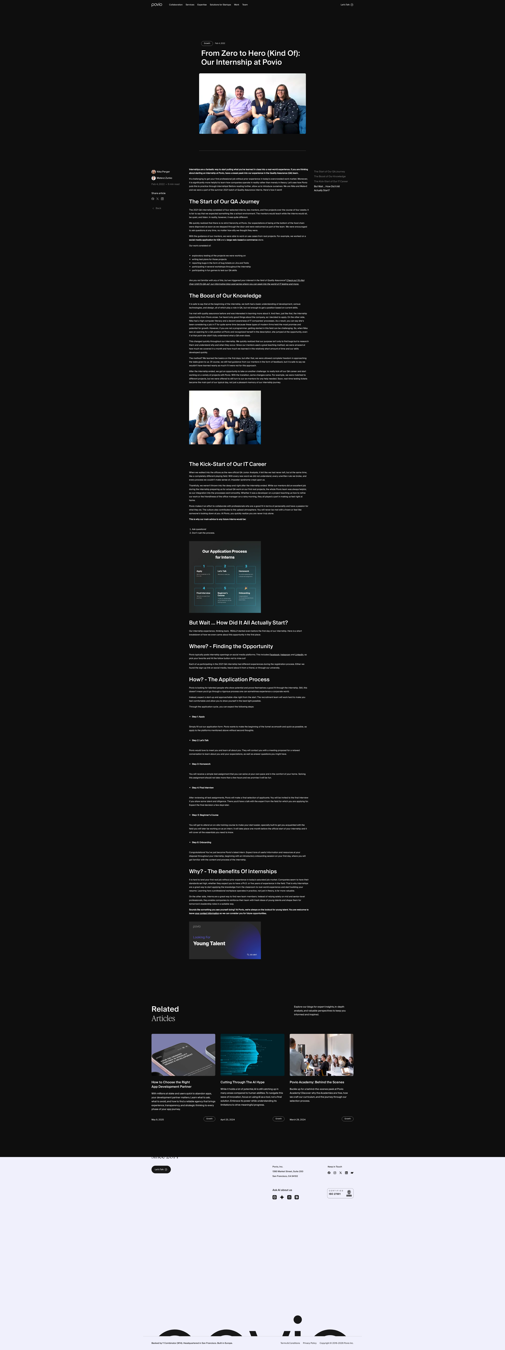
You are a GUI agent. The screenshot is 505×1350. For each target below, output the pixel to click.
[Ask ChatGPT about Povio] (274, 1197)
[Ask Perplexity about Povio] (289, 1197)
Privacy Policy (310, 1343)
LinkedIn (299, 655)
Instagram (285, 655)
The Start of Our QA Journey (329, 172)
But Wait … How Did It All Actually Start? (327, 188)
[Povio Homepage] (157, 5)
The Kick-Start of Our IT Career (331, 182)
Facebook (274, 655)
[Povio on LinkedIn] (346, 1172)
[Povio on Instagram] (335, 1172)
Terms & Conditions (290, 1343)
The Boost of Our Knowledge (330, 177)
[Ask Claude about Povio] (297, 1197)
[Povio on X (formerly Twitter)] (340, 1172)
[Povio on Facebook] (329, 1172)
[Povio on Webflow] (352, 1172)
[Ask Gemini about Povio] (282, 1197)
